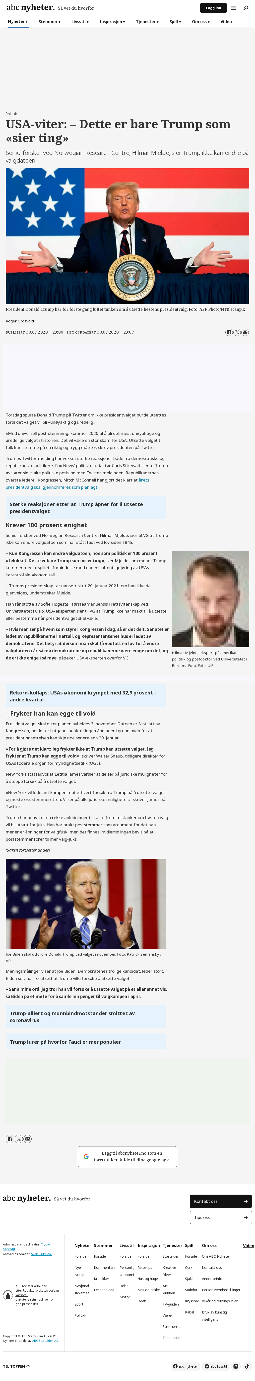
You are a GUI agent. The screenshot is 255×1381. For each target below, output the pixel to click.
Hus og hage (147, 1278)
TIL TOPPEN (14, 1366)
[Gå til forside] (101, 8)
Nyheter (16, 21)
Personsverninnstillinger (221, 1289)
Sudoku (191, 1289)
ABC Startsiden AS (45, 1341)
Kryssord (192, 1301)
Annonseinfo (212, 1278)
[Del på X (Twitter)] (237, 332)
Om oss (199, 21)
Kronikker (101, 1278)
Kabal (189, 1312)
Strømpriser (172, 1326)
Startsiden (171, 1256)
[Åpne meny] (233, 8)
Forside (80, 1256)
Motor (125, 1297)
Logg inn (213, 7)
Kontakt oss (205, 1201)
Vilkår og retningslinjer (220, 1301)
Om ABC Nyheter (216, 1256)
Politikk (80, 1315)
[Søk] (246, 8)
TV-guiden (171, 1304)
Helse (124, 1285)
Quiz (188, 1267)
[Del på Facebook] (229, 332)
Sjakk (189, 1278)
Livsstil (78, 21)
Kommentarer (105, 1267)
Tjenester (146, 21)
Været (168, 1315)
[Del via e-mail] (245, 332)
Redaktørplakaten (35, 1290)
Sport (78, 1304)
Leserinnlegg (104, 1289)
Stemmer (48, 21)
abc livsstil (218, 1366)
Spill (174, 21)
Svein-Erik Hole (41, 1254)
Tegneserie (171, 1337)
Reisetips (144, 1267)
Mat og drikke (148, 1289)
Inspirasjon (111, 21)
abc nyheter (188, 1366)
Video (226, 21)
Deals (142, 1301)
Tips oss (202, 1217)
